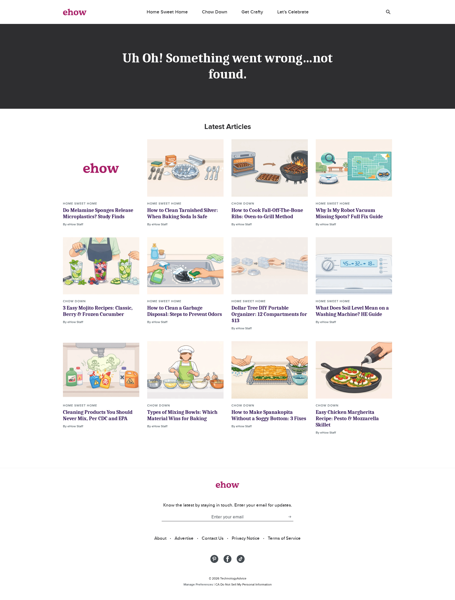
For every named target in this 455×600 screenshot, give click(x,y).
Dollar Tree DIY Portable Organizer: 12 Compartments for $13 (269, 314)
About (160, 538)
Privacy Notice (246, 538)
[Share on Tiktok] (241, 559)
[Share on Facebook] (227, 559)
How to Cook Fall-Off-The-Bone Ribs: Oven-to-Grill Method (267, 213)
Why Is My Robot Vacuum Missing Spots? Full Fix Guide (349, 213)
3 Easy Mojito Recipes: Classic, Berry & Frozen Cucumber (98, 311)
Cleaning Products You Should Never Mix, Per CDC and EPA (97, 415)
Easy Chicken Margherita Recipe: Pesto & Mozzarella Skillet (347, 418)
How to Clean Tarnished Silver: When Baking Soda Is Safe (182, 213)
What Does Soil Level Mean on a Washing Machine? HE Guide (352, 311)
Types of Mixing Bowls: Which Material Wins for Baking (182, 415)
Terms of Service (284, 538)
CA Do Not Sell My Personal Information (243, 584)
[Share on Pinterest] (214, 559)
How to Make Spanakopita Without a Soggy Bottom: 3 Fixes (268, 415)
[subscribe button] (289, 516)
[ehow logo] (75, 11)
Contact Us (213, 538)
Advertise (184, 538)
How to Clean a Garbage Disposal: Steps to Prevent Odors (184, 311)
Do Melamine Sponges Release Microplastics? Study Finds (98, 213)
